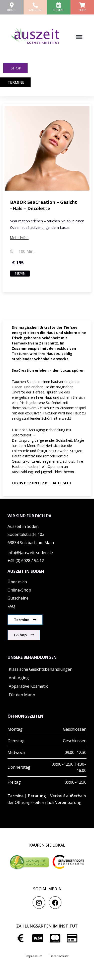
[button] (79, 36)
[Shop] (82, 5)
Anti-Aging (19, 677)
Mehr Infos (19, 237)
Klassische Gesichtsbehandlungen (40, 669)
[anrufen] (35, 5)
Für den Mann (22, 694)
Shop (82, 10)
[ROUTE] (11, 5)
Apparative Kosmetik (28, 686)
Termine (58, 10)
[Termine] (58, 5)
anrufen (35, 10)
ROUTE (11, 10)
